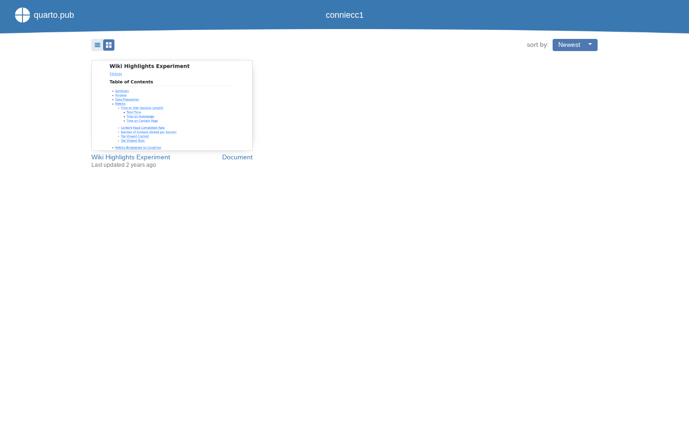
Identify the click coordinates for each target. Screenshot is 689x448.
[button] (103, 45)
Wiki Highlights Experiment (130, 157)
